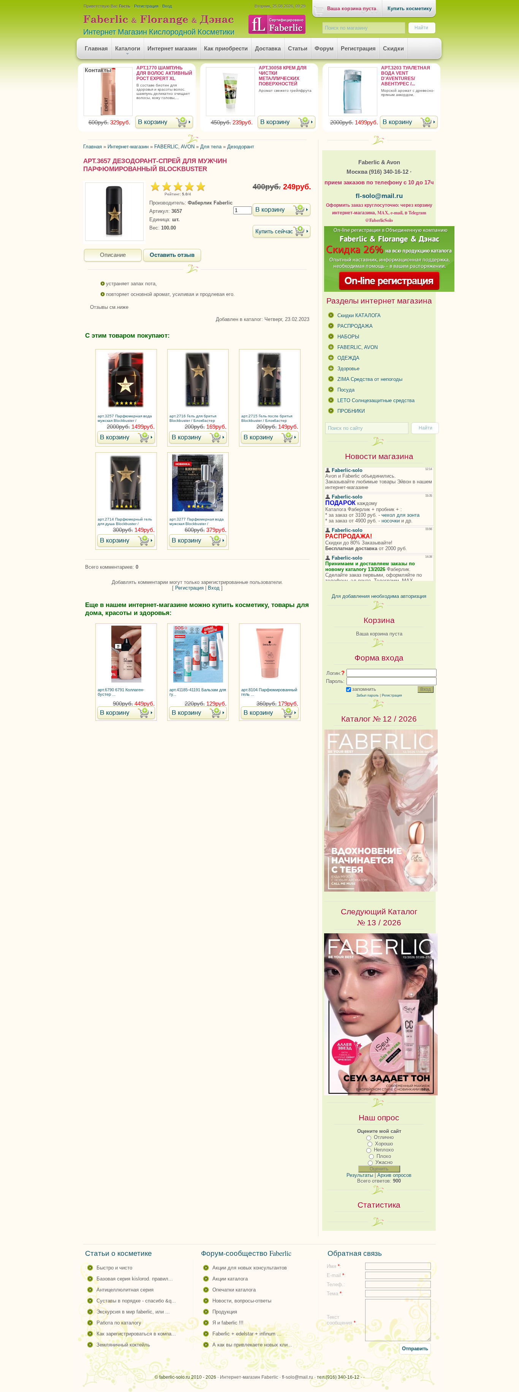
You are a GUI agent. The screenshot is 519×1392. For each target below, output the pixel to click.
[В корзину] (164, 123)
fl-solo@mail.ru (379, 196)
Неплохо (384, 1150)
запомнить (364, 689)
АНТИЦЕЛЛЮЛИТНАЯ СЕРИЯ (125, 1290)
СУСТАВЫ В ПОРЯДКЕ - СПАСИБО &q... (136, 1301)
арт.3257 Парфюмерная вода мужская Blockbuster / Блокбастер (125, 419)
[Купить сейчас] (281, 232)
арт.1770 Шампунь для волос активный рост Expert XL (164, 73)
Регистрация (146, 6)
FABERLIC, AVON (357, 347)
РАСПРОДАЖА (355, 326)
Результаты (360, 1175)
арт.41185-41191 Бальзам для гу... (197, 692)
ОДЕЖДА (348, 358)
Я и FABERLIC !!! (228, 1323)
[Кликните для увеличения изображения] (114, 211)
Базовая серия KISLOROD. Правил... (135, 1279)
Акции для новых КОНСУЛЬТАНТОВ (249, 1268)
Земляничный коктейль (123, 1345)
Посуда (345, 390)
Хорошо (384, 1144)
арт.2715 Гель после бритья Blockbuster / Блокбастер (266, 418)
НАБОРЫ (348, 337)
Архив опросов (394, 1175)
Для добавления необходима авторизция (379, 596)
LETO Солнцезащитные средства (376, 400)
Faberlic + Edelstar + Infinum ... (247, 1334)
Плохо (384, 1156)
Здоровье (348, 368)
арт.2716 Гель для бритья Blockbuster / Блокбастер (192, 418)
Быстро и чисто (114, 1268)
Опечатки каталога (234, 1290)
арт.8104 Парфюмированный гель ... (269, 692)
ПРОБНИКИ (351, 411)
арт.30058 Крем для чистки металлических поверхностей (283, 76)
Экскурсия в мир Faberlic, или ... (133, 1312)
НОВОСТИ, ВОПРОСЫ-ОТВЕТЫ (241, 1301)
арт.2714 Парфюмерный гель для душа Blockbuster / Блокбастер (125, 522)
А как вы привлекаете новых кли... (252, 1345)
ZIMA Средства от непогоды (369, 379)
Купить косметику (410, 8)
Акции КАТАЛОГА (230, 1279)
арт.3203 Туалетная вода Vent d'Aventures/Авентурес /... (405, 76)
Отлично (384, 1137)
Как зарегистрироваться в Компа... (136, 1334)
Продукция (224, 1312)
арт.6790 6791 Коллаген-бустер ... (121, 692)
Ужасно (383, 1162)
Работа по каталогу (119, 1323)
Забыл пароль (367, 695)
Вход (167, 6)
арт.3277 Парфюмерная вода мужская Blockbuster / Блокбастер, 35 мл (196, 522)
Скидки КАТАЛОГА (359, 315)
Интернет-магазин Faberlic (249, 1377)
